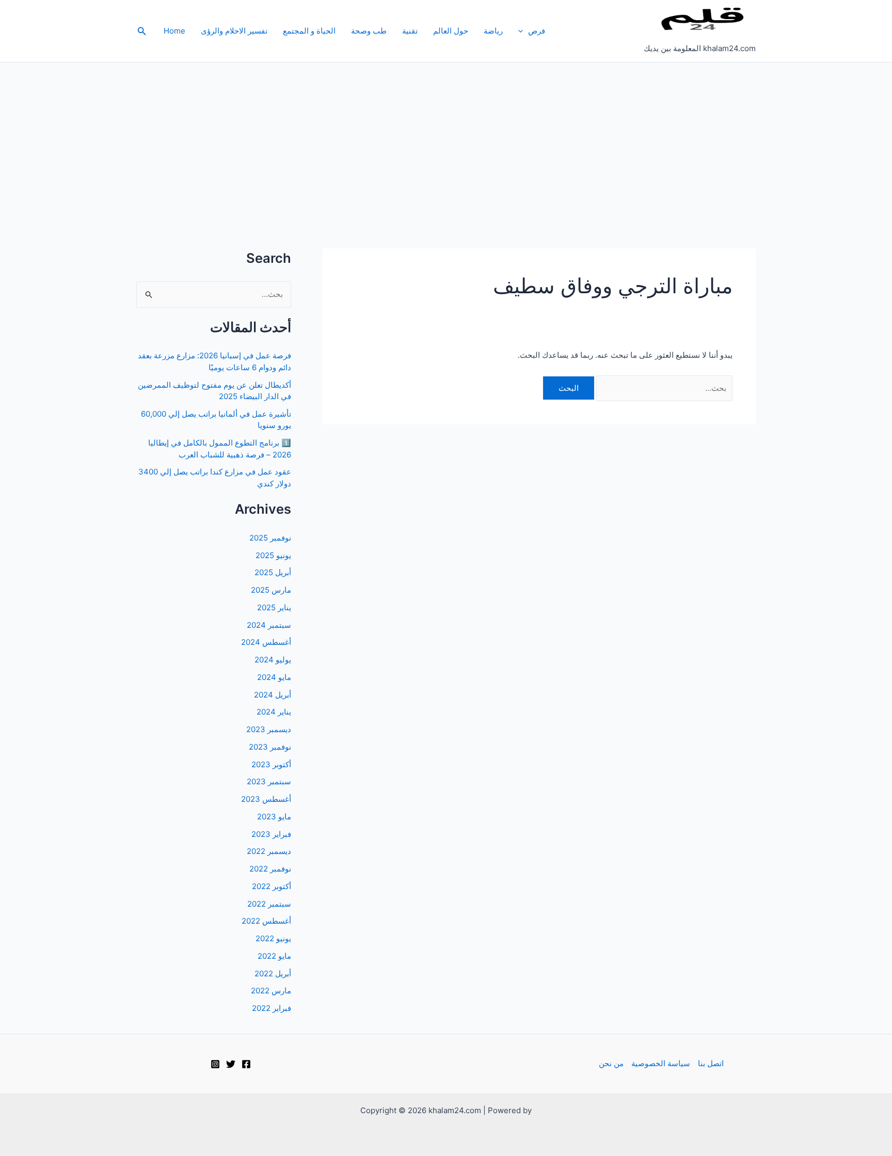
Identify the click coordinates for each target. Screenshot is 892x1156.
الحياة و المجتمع (309, 31)
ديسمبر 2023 (268, 729)
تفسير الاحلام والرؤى (234, 31)
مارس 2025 (271, 590)
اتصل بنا (711, 1063)
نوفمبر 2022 (270, 869)
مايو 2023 (274, 816)
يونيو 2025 (273, 555)
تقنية (410, 31)
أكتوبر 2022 (271, 886)
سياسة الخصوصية (660, 1063)
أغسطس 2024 (266, 642)
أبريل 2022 (272, 973)
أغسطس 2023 (266, 799)
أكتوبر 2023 (271, 764)
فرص (536, 31)
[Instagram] (215, 1064)
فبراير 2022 (271, 1008)
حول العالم (450, 31)
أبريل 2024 (272, 695)
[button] (523, 31)
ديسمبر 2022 (269, 851)
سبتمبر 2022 (269, 904)
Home (174, 31)
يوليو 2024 (272, 659)
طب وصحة (369, 31)
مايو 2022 (274, 956)
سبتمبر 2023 (269, 781)
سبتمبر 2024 (269, 625)
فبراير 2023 (271, 834)
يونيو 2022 (273, 938)
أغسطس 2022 (266, 921)
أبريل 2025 (272, 572)
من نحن (611, 1063)
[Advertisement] (446, 140)
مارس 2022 (271, 990)
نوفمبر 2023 (270, 747)
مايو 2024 (274, 677)
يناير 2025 (274, 607)
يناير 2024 (274, 712)
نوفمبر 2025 (270, 538)
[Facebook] (246, 1064)
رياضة (493, 31)
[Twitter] (230, 1064)
